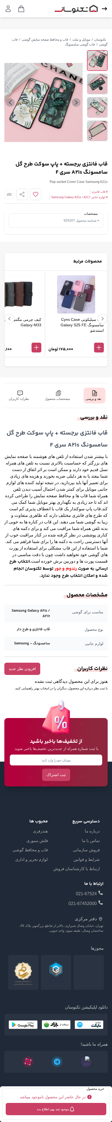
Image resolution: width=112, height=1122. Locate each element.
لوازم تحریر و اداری (31, 859)
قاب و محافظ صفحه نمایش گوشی (45, 39)
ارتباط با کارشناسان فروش (76, 868)
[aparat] (28, 1061)
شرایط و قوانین (86, 859)
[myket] (89, 1024)
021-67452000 (83, 903)
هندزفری (40, 831)
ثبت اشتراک (56, 775)
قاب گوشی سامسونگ (80, 44)
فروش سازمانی (86, 849)
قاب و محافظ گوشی (30, 849)
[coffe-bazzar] (56, 1024)
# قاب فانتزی (100, 191)
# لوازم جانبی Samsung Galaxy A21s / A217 (79, 197)
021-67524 (86, 893)
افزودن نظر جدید (22, 668)
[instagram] (86, 1061)
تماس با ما (91, 840)
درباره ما (92, 831)
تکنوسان (100, 39)
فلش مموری (37, 840)
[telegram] (57, 1061)
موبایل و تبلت (81, 39)
